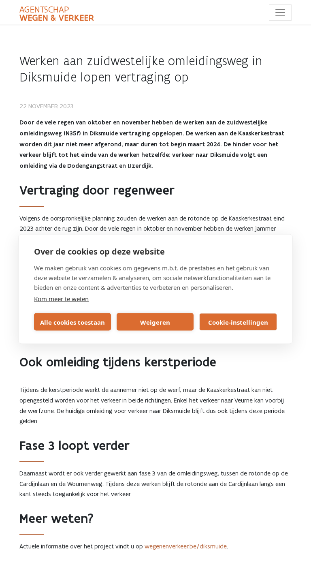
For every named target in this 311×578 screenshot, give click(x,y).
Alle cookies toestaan (72, 322)
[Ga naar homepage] (56, 13)
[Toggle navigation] (280, 12)
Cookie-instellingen (238, 322)
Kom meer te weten (61, 299)
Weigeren (155, 322)
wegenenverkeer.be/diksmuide (186, 546)
